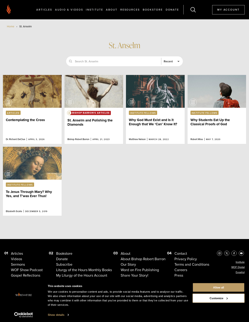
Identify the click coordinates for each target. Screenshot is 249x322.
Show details (56, 314)
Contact (180, 253)
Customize (216, 298)
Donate (172, 9)
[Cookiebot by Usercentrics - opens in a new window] (24, 315)
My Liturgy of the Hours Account (81, 275)
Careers (180, 270)
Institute (94, 9)
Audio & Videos (69, 9)
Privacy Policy (185, 259)
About (111, 9)
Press (178, 275)
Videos (16, 259)
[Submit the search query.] (70, 61)
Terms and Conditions (191, 264)
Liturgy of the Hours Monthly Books (84, 270)
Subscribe (64, 264)
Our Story (128, 264)
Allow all (218, 287)
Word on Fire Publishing (140, 270)
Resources (130, 9)
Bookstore (153, 9)
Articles (44, 9)
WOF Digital (238, 267)
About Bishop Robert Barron (143, 259)
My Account (228, 9)
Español (240, 272)
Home (10, 26)
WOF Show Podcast (27, 270)
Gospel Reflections (25, 275)
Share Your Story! (134, 275)
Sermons (18, 264)
